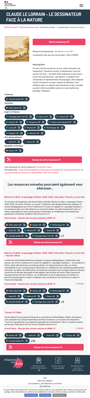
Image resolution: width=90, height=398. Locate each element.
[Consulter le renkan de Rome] (38, 142)
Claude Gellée (15, 99)
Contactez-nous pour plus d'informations (77, 368)
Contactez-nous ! (44, 167)
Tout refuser (45, 395)
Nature (42, 117)
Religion (12, 133)
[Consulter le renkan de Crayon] (21, 122)
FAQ (45, 378)
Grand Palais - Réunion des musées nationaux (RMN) (28, 218)
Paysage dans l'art (17, 117)
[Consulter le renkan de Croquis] (71, 117)
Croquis (62, 117)
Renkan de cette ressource (45, 160)
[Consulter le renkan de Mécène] (42, 133)
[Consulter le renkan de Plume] (38, 128)
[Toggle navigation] (81, 6)
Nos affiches (45, 386)
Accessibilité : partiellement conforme (45, 383)
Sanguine (33, 122)
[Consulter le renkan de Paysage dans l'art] (31, 117)
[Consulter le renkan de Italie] (19, 142)
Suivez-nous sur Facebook (58, 367)
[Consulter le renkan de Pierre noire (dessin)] (74, 122)
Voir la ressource (57, 42)
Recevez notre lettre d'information (39, 367)
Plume (30, 128)
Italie (11, 142)
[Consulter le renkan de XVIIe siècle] (24, 108)
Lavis (11, 128)
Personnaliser (59, 395)
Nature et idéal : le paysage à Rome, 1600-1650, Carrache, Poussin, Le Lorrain (45, 197)
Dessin (12, 151)
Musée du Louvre (62, 51)
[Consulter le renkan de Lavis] (19, 128)
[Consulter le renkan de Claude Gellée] (26, 99)
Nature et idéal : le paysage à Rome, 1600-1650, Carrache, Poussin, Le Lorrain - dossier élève (45, 254)
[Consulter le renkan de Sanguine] (43, 122)
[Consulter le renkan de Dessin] (20, 150)
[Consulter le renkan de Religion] (21, 133)
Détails (81, 218)
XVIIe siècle (14, 108)
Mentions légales (45, 381)
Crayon (12, 122)
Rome (29, 142)
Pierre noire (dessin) (60, 122)
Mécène (33, 133)
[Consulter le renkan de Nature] (51, 117)
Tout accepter (31, 395)
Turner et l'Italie (13, 312)
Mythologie (51, 128)
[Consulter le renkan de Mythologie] (62, 128)
